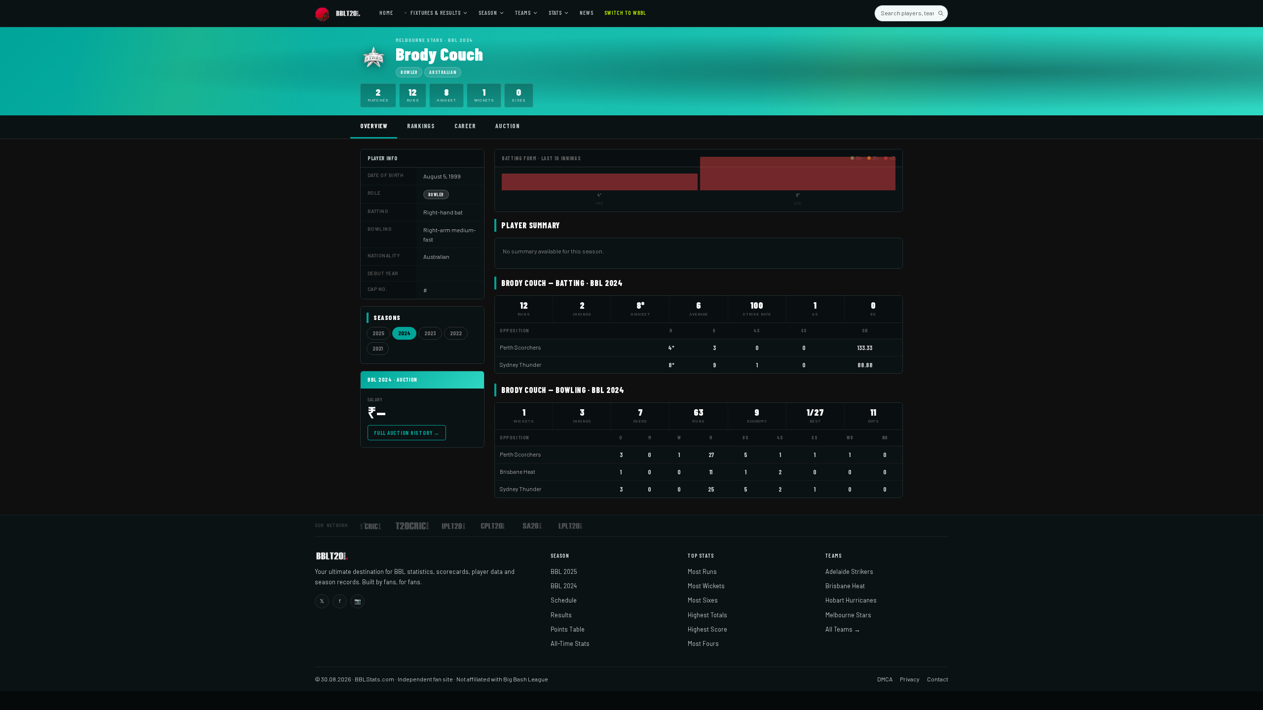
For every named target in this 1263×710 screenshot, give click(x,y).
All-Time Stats (570, 643)
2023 (430, 333)
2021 (377, 348)
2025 (378, 333)
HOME (386, 12)
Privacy (910, 678)
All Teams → (842, 629)
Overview (373, 125)
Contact (937, 678)
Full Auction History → (407, 432)
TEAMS (523, 12)
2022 (456, 333)
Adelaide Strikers (849, 571)
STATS (555, 12)
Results (561, 615)
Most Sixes (703, 600)
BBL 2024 (564, 586)
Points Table (568, 629)
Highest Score (707, 629)
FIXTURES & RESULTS (435, 12)
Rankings (421, 125)
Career (465, 125)
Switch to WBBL (625, 12)
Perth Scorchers (520, 347)
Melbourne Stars (848, 615)
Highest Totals (707, 615)
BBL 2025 (564, 571)
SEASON (488, 12)
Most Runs (702, 571)
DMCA (884, 678)
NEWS (587, 12)
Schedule (564, 600)
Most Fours (703, 643)
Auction (507, 125)
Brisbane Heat (517, 471)
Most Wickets (706, 586)
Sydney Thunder (520, 364)
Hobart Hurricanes (851, 600)
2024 (404, 333)
